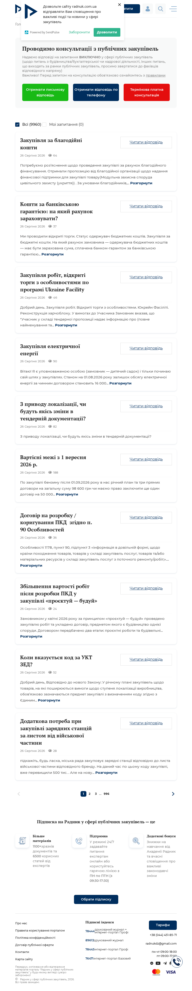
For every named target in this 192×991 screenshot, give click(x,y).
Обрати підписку (96, 899)
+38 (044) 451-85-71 (163, 935)
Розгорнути (141, 183)
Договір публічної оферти (34, 945)
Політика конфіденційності (35, 937)
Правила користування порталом (40, 930)
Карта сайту (24, 959)
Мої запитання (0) (66, 124)
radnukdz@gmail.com (161, 943)
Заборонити (79, 32)
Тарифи (163, 925)
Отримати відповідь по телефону (96, 92)
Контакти (22, 952)
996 (106, 794)
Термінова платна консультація (146, 92)
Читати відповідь (146, 142)
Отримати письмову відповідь (45, 92)
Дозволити (107, 32)
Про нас (21, 923)
